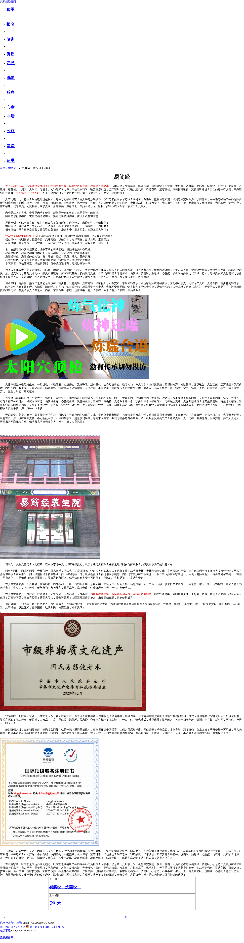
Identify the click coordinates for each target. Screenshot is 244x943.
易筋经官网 (6, 937)
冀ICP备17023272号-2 (12, 927)
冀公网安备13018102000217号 (46, 927)
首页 (2, 168)
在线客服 (5, 930)
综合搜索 (5, 922)
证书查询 (16, 922)
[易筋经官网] (8, 1)
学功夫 (12, 168)
